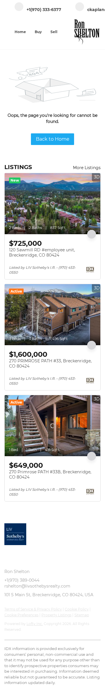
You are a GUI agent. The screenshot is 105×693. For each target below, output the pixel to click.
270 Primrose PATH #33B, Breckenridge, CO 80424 (50, 474)
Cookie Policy (77, 609)
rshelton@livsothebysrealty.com (37, 586)
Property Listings (56, 615)
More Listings (87, 167)
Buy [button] (38, 32)
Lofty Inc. (35, 624)
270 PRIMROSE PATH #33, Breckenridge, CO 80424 (50, 363)
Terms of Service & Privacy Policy (33, 609)
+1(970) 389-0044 (21, 580)
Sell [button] (53, 32)
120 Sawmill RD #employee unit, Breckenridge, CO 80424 (42, 252)
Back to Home (52, 139)
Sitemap (81, 615)
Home (20, 32)
